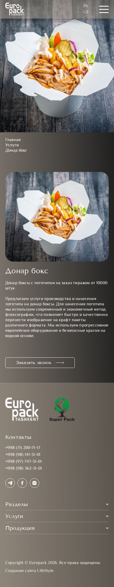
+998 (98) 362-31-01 (23, 468)
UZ (86, 12)
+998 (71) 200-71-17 (22, 448)
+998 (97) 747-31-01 (23, 461)
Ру (86, 6)
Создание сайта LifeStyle (29, 571)
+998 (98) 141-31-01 (22, 455)
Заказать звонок (33, 362)
